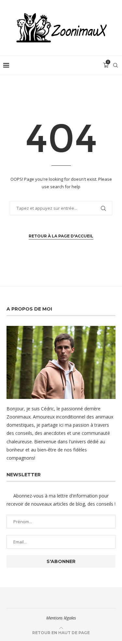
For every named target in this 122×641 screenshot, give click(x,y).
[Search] (115, 65)
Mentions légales (61, 618)
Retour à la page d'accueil (61, 236)
